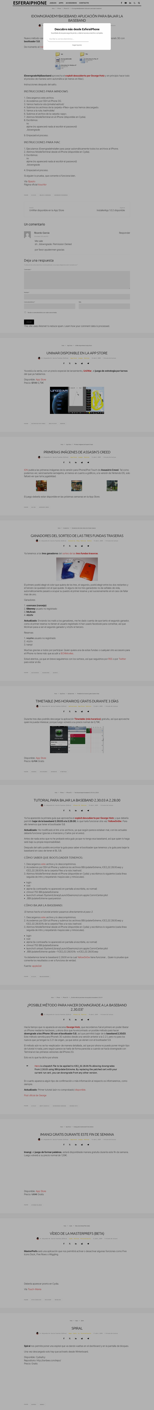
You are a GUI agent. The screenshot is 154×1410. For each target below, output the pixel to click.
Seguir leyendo (77, 45)
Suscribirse (98, 39)
